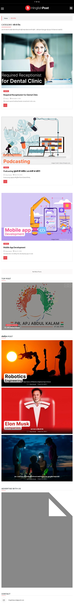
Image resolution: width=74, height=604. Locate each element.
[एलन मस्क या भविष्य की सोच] (37, 410)
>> (5, 105)
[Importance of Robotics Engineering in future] (37, 363)
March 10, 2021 (42, 479)
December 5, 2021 (16, 98)
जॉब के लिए (6, 91)
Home (6, 18)
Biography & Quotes (12, 325)
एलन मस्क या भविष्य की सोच (37, 429)
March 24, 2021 (18, 175)
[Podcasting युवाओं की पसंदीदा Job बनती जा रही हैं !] (37, 140)
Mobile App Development (14, 247)
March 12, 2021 (42, 431)
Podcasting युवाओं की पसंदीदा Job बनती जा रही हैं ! (22, 171)
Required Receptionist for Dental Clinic (20, 95)
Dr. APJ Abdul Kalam (12, 327)
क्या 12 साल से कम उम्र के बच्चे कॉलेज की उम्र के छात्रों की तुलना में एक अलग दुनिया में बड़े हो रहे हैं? (37, 476)
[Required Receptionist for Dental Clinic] (37, 61)
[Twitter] (36, 2)
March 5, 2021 (18, 251)
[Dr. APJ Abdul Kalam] (37, 306)
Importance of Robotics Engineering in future (37, 382)
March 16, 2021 (42, 384)
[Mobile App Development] (37, 217)
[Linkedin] (38, 2)
